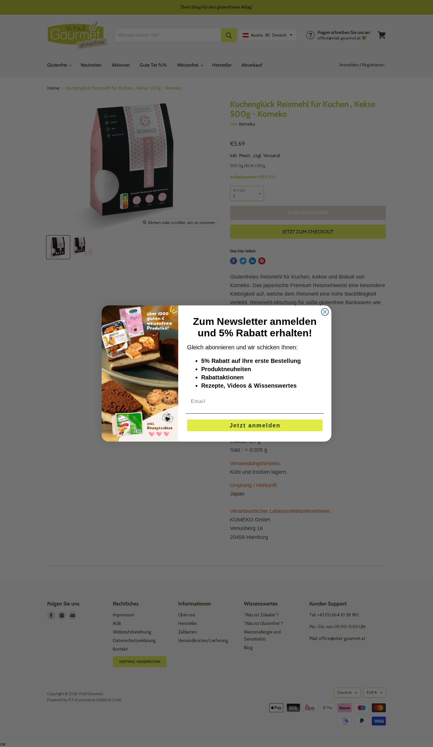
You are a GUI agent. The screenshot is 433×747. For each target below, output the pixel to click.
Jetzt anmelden (254, 425)
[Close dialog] (324, 311)
